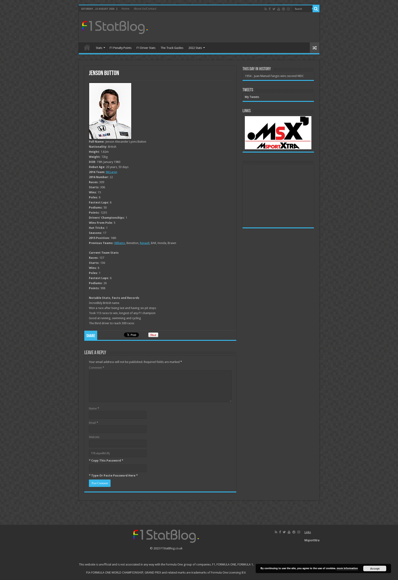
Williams (119, 243)
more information (347, 568)
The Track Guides (172, 48)
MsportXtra (311, 540)
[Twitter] (274, 9)
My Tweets (252, 97)
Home (125, 8)
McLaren (111, 172)
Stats (99, 48)
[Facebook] (269, 9)
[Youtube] (279, 9)
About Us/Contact (145, 8)
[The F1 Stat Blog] (115, 26)
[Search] (316, 8)
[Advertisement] (232, 27)
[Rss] (265, 9)
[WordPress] (283, 9)
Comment (96, 367)
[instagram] (288, 9)
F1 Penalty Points (121, 48)
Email (93, 422)
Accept (375, 568)
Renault (144, 243)
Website (94, 437)
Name (94, 408)
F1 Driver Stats (146, 48)
